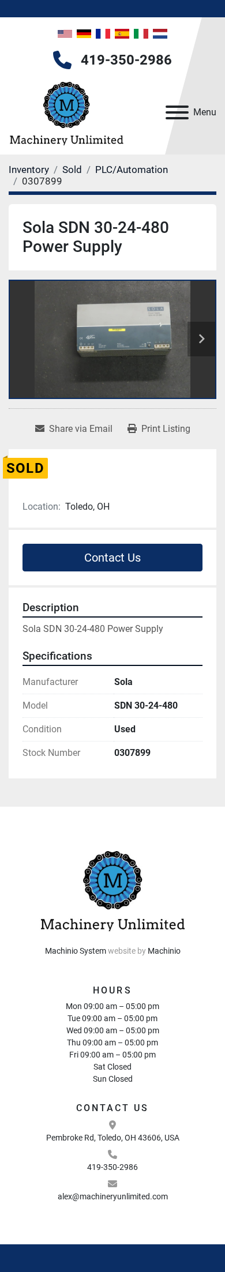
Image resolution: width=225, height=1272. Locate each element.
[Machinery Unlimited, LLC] (112, 888)
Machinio (164, 950)
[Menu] (177, 112)
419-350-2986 (126, 60)
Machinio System (75, 950)
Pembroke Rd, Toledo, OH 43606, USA (112, 1137)
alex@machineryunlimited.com (113, 1196)
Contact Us (112, 558)
